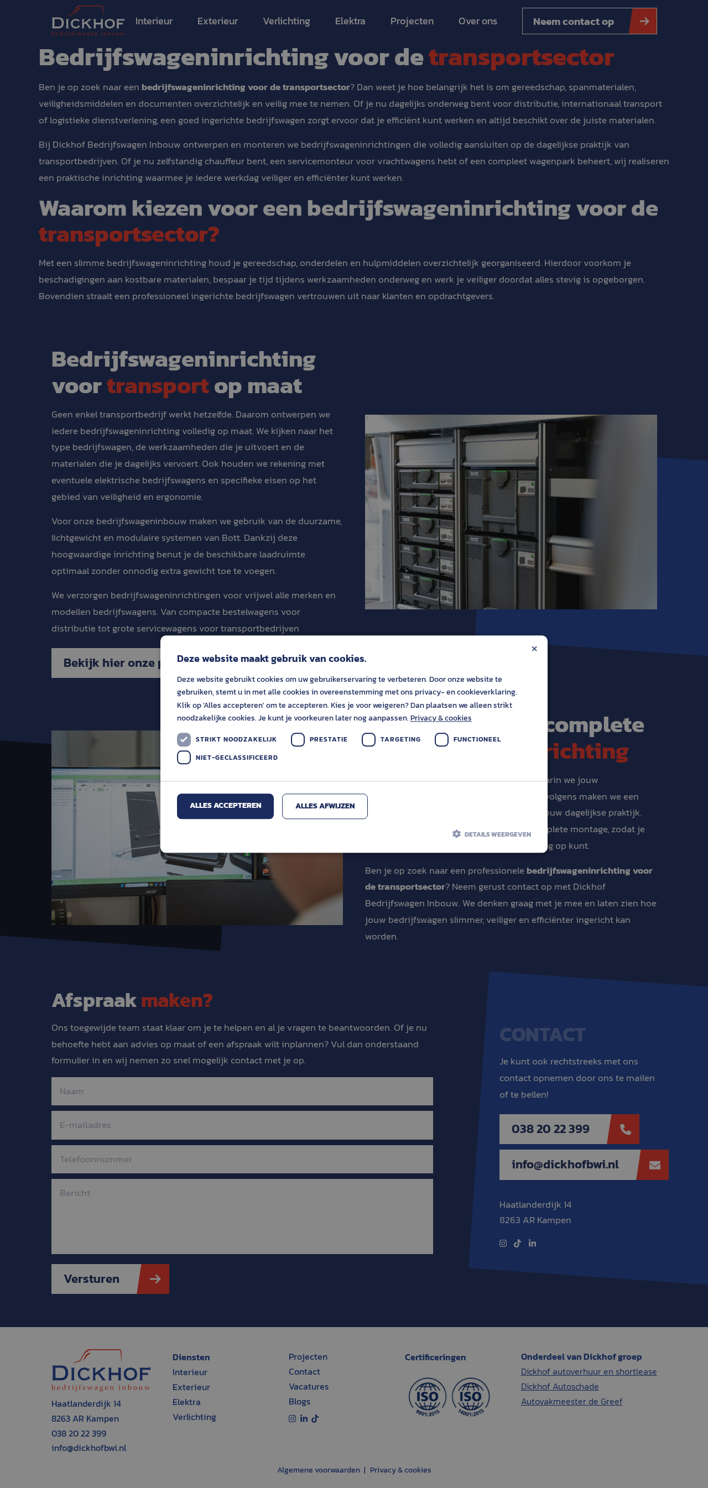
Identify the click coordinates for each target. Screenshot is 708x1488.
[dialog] (354, 744)
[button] (354, 833)
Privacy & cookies (441, 718)
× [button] (534, 648)
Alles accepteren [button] (226, 805)
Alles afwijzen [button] (325, 806)
